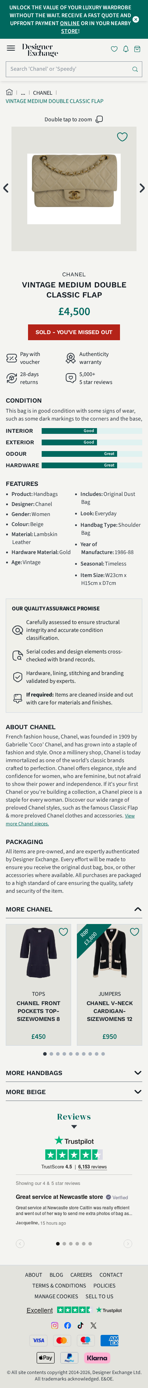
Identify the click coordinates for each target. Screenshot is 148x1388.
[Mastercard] (62, 1340)
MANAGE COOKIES (56, 1296)
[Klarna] (97, 1357)
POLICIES (104, 1286)
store (69, 31)
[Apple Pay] (45, 1357)
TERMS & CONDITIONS (59, 1286)
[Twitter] (93, 1325)
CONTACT (111, 1275)
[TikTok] (80, 1325)
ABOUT (33, 1275)
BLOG (56, 1275)
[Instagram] (54, 1325)
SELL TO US (99, 1296)
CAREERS (81, 1275)
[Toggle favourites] (115, 49)
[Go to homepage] (40, 50)
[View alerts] (128, 50)
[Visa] (38, 1340)
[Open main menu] (11, 49)
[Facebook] (67, 1325)
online (70, 23)
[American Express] (109, 1340)
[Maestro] (86, 1340)
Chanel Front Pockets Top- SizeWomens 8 (38, 1011)
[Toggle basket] (138, 49)
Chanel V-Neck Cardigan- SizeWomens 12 (110, 1011)
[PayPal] (69, 1357)
